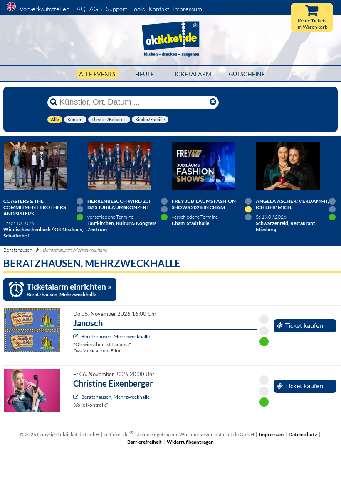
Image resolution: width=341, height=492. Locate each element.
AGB (95, 9)
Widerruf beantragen (190, 442)
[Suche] (53, 102)
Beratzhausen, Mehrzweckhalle (115, 336)
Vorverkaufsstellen (44, 9)
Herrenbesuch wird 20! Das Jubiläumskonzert (118, 204)
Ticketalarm (191, 73)
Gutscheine (247, 73)
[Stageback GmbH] (76, 336)
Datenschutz (303, 434)
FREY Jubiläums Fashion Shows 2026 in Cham (204, 204)
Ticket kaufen (304, 325)
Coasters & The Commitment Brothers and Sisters (34, 207)
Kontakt (158, 9)
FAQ (79, 9)
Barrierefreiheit (144, 442)
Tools (138, 9)
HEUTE (144, 73)
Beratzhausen (17, 250)
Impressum (187, 9)
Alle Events (97, 73)
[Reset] (213, 102)
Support (116, 9)
